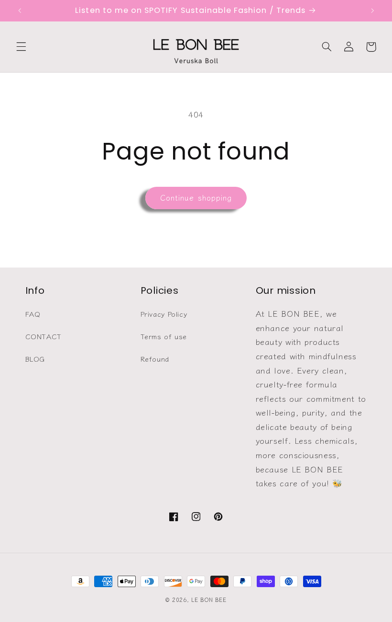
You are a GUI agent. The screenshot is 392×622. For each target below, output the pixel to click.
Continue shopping (196, 197)
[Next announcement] (372, 10)
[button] (21, 47)
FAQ (33, 314)
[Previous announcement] (19, 10)
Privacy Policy (164, 314)
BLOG (35, 359)
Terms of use (164, 336)
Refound (155, 359)
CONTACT (43, 336)
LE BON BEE (208, 599)
